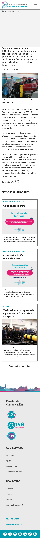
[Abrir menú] (35, 3)
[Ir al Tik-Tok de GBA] (30, 534)
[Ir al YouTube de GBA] (20, 534)
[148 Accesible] (15, 425)
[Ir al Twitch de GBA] (35, 534)
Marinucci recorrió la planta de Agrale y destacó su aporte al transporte (18, 313)
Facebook (17, 181)
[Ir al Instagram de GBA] (15, 534)
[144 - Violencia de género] (11, 435)
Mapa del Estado (12, 519)
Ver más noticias (20, 366)
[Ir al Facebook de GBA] (5, 534)
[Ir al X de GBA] (10, 534)
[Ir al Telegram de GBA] (25, 534)
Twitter (12, 181)
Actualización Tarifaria (14, 205)
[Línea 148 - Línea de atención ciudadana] (11, 414)
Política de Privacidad (14, 524)
